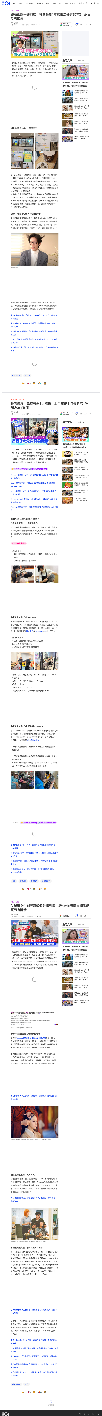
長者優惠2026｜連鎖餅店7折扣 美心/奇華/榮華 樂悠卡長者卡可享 (34, 862)
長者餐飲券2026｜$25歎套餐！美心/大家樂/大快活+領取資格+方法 (34, 854)
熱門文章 (67, 60)
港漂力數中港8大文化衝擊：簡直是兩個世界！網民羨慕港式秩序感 (34, 1342)
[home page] (6, 3)
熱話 (12, 10)
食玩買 (21, 399)
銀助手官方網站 (33, 740)
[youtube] (89, 1414)
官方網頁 (29, 631)
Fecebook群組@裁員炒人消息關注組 (31, 1038)
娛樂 (20, 3)
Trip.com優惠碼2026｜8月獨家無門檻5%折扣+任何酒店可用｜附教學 (34, 476)
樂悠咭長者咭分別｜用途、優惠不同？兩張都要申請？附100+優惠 (33, 846)
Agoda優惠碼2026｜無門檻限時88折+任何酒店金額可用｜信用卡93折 (34, 492)
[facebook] (79, 1414)
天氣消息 (40, 3)
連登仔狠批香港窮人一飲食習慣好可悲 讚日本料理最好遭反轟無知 (34, 1374)
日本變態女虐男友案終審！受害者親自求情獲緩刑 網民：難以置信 (34, 1311)
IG (45, 631)
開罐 (17, 10)
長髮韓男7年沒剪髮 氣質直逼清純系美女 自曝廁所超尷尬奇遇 (34, 349)
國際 (60, 3)
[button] (81, 24)
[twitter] (98, 1414)
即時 (47, 3)
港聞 (14, 3)
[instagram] (84, 1414)
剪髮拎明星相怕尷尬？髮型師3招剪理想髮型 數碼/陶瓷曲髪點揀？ (34, 333)
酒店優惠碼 (29, 3)
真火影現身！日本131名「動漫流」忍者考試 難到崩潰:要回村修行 (34, 1097)
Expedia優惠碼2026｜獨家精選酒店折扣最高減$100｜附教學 (34, 508)
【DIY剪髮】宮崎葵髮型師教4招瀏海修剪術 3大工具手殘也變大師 (34, 341)
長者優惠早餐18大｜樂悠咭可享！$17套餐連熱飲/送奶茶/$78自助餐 (32, 870)
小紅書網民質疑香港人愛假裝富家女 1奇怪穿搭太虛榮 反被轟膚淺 (34, 1366)
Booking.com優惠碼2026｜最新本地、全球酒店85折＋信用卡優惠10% (34, 500)
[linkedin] (93, 1414)
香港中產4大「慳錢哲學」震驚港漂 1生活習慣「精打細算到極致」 (34, 1358)
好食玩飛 (14, 399)
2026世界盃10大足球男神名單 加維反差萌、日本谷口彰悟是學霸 (34, 1350)
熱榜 (54, 3)
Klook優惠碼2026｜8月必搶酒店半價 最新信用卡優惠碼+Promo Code (33, 484)
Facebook (39, 631)
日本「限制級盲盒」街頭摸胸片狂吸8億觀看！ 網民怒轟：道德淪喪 (34, 1199)
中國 (67, 3)
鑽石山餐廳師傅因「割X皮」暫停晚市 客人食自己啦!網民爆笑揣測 (34, 317)
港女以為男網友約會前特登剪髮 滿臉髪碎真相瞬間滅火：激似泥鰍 (34, 325)
